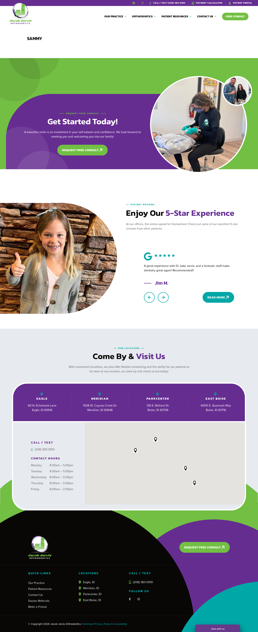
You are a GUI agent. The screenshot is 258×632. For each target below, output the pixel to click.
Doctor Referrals (38, 601)
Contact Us (205, 16)
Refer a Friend (37, 607)
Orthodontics (142, 16)
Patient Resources (175, 16)
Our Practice (113, 16)
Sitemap (87, 624)
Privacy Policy (103, 624)
